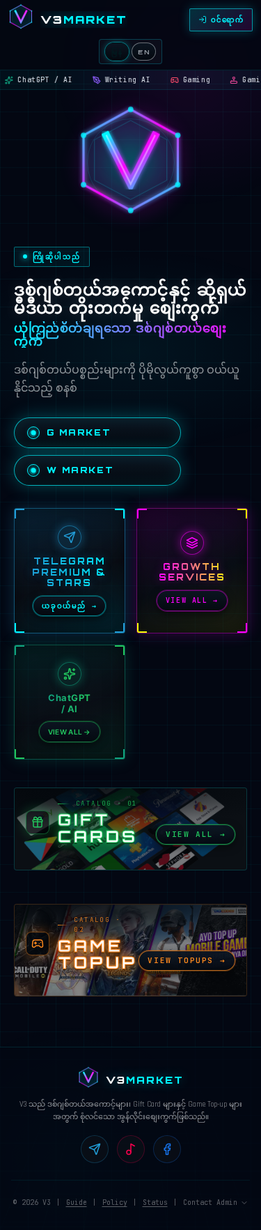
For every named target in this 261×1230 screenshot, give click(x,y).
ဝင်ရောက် (227, 19)
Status (155, 1202)
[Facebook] (167, 1149)
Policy (114, 1202)
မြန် (116, 52)
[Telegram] (95, 1149)
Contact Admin (210, 1202)
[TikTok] (131, 1149)
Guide (76, 1202)
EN (144, 52)
